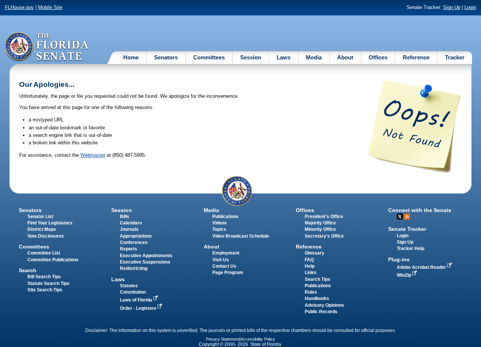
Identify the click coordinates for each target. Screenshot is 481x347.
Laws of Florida (136, 300)
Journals (129, 229)
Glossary (314, 253)
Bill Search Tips (44, 276)
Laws (283, 57)
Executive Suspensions (145, 262)
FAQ (309, 260)
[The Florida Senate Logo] (47, 47)
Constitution (133, 292)
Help (310, 266)
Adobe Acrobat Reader (422, 267)
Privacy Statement (222, 339)
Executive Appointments (146, 255)
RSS (407, 217)
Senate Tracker (407, 229)
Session (250, 57)
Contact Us (224, 266)
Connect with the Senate (419, 210)
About (345, 57)
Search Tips (317, 279)
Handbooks (317, 298)
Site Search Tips (44, 290)
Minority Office (320, 229)
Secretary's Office (324, 236)
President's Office (324, 216)
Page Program (227, 272)
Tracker (454, 57)
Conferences (134, 242)
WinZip (404, 275)
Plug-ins (399, 259)
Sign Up (451, 7)
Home (131, 57)
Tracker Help (410, 248)
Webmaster (92, 155)
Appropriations (136, 236)
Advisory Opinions (324, 305)
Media (314, 57)
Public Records (321, 311)
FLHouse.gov (19, 7)
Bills (124, 216)
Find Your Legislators (50, 223)
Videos (219, 223)
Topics (219, 229)
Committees (209, 57)
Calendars (131, 223)
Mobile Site (50, 7)
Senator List (40, 216)
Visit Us (220, 260)
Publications (225, 216)
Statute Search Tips (48, 283)
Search (27, 270)
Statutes (129, 285)
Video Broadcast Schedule (240, 236)
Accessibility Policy (257, 339)
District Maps (41, 229)
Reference (416, 57)
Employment (225, 253)
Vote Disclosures (45, 236)
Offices (378, 57)
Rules (311, 292)
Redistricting (133, 268)
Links (310, 272)
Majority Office (320, 223)
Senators (166, 57)
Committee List (43, 253)
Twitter (400, 217)
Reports (128, 249)
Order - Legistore (138, 308)
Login (470, 7)
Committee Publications (53, 260)
